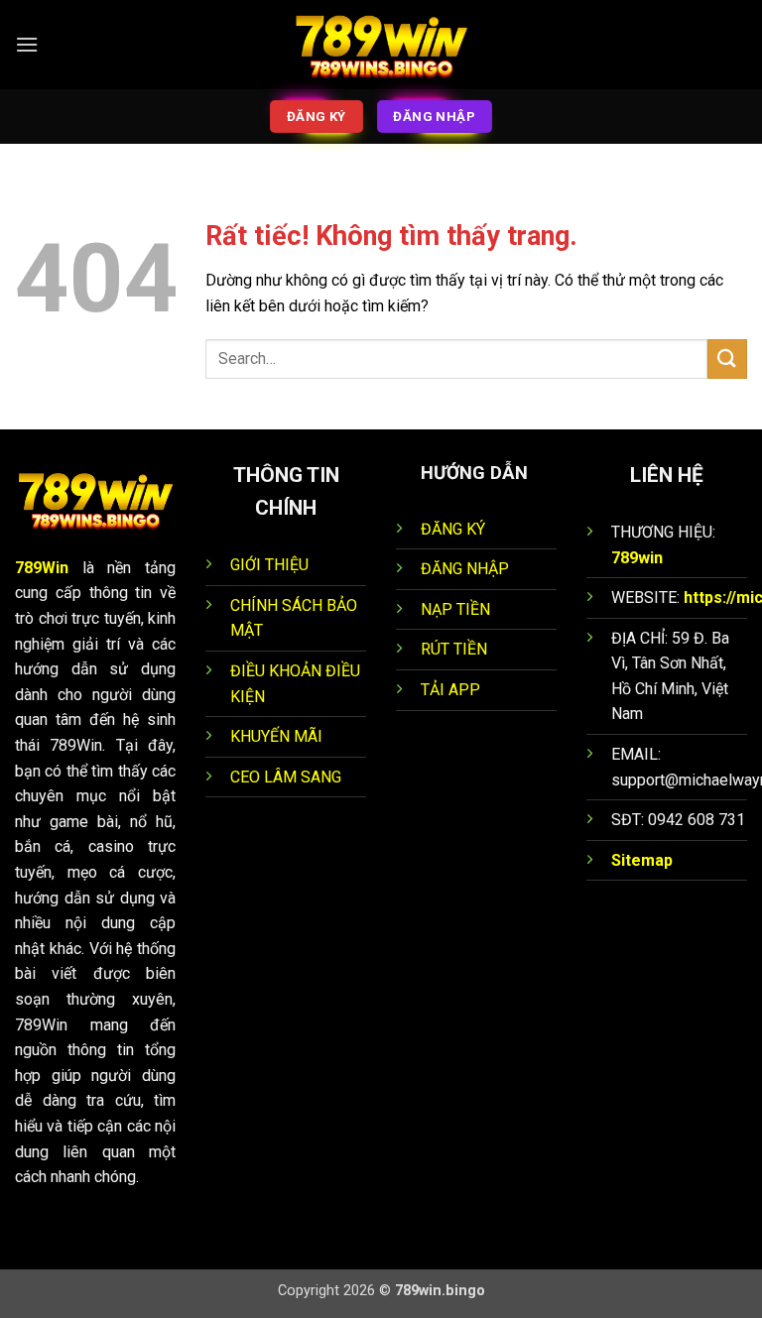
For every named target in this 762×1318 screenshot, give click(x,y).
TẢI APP (450, 689)
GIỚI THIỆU (269, 564)
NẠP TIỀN (455, 609)
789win (637, 557)
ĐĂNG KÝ (453, 529)
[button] (27, 44)
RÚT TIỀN (454, 649)
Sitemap (642, 860)
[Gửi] (727, 358)
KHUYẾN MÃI (276, 736)
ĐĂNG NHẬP (465, 568)
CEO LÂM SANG (285, 777)
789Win (41, 567)
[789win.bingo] (381, 44)
